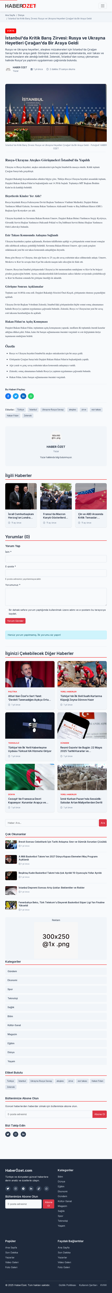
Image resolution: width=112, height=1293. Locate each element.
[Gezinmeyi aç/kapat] (103, 6)
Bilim (10, 1016)
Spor (10, 989)
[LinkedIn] (23, 1134)
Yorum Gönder (15, 620)
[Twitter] (7, 1134)
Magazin (12, 1034)
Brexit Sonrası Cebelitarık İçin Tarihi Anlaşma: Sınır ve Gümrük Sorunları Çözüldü (63, 841)
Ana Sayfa (11, 1247)
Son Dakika (11, 1252)
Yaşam (11, 1061)
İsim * (8, 551)
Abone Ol (99, 1114)
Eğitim (11, 1043)
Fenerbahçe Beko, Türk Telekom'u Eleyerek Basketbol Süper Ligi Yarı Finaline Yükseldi (62, 904)
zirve (84, 409)
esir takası (96, 409)
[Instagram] (15, 1134)
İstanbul (33, 409)
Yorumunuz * (12, 584)
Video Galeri (12, 1262)
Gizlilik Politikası (67, 1285)
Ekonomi (12, 980)
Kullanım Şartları (88, 1285)
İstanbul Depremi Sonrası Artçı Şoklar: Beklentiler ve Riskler (52, 887)
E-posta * (10, 566)
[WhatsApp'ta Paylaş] (31, 396)
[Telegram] (23, 1188)
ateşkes (72, 409)
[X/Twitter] (7, 1188)
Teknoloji (13, 998)
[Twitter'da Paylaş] (16, 396)
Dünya (10, 31)
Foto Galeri (11, 1267)
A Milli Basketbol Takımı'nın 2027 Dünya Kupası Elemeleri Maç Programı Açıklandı (58, 858)
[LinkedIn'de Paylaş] (23, 396)
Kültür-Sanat (14, 1025)
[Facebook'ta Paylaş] (8, 396)
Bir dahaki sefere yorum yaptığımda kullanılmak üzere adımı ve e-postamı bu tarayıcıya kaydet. (57, 611)
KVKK (103, 1285)
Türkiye (20, 409)
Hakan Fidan (13, 415)
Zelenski (28, 415)
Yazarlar (10, 1257)
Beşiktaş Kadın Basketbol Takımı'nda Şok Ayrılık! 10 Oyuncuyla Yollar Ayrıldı (60, 873)
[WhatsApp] (46, 1188)
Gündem (12, 971)
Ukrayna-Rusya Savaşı (53, 409)
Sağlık (11, 1007)
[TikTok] (38, 1188)
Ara (103, 822)
